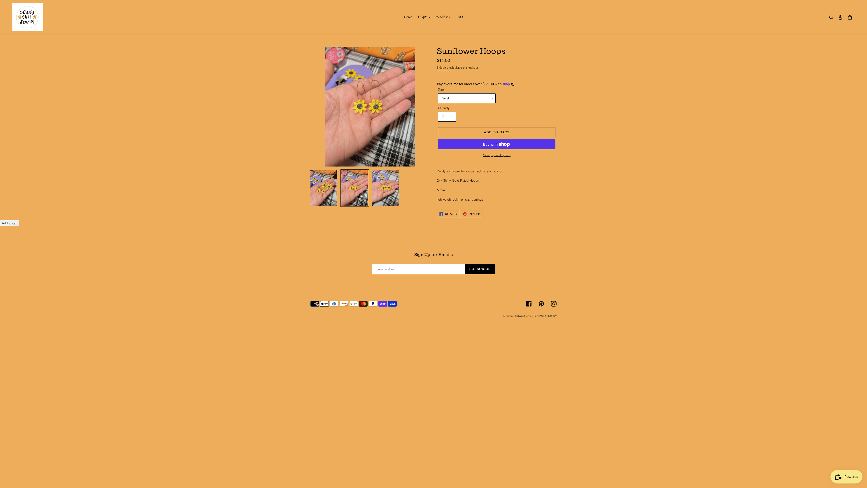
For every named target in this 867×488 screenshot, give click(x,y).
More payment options (496, 155)
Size (441, 89)
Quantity (444, 108)
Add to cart (9, 223)
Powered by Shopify (545, 316)
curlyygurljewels (524, 316)
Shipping (442, 67)
